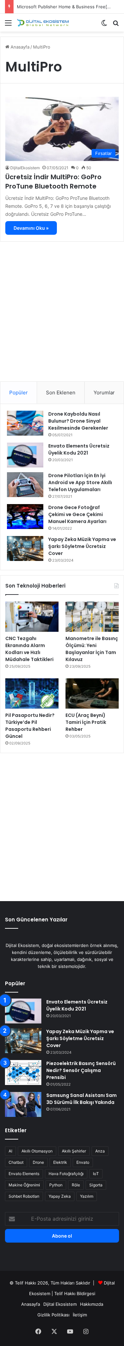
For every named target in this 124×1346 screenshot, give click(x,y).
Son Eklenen (60, 392)
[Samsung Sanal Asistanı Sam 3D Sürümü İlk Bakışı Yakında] (23, 1104)
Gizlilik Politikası (53, 1314)
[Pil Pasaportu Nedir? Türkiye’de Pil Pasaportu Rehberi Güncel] (32, 693)
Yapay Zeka (60, 1196)
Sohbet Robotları (24, 1196)
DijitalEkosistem (25, 167)
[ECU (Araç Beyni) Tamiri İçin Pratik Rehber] (92, 693)
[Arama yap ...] (115, 25)
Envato (82, 1162)
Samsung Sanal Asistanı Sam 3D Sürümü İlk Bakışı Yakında (81, 1099)
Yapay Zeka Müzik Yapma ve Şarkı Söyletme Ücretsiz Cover (82, 546)
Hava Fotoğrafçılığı (66, 1173)
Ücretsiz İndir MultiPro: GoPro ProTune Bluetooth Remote (53, 181)
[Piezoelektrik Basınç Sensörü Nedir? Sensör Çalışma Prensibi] (23, 1072)
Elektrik (60, 1162)
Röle (76, 1184)
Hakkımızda (91, 1304)
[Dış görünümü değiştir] (104, 25)
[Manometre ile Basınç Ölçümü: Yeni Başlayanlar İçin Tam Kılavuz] (92, 617)
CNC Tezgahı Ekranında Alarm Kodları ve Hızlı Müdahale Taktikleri (29, 649)
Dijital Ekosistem (60, 1304)
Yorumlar (104, 392)
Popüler (18, 392)
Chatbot (16, 1162)
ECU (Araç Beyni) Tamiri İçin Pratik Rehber (85, 722)
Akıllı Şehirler (74, 1150)
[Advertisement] (62, 309)
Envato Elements (24, 1173)
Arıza (100, 1150)
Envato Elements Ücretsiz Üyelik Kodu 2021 (78, 449)
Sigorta (96, 1184)
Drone (38, 1162)
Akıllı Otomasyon (37, 1150)
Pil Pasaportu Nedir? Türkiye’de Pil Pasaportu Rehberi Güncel (30, 726)
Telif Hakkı (64, 1293)
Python (55, 1184)
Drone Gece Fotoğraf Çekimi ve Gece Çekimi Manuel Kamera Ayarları (77, 514)
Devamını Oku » (31, 228)
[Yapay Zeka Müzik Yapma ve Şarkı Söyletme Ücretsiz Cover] (25, 548)
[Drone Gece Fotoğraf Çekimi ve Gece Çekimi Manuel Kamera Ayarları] (25, 516)
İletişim (80, 1314)
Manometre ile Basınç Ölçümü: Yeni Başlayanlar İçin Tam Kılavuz (91, 649)
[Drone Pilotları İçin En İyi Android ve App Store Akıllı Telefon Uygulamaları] (25, 484)
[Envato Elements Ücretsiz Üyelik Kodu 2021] (25, 455)
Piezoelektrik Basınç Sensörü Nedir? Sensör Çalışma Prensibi (81, 1070)
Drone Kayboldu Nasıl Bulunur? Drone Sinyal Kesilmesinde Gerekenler (78, 421)
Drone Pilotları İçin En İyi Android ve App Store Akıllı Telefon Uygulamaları (80, 482)
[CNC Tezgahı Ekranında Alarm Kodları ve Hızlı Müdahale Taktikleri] (32, 617)
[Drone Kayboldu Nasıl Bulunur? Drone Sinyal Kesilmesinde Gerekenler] (25, 423)
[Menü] (8, 25)
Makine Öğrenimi (24, 1184)
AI (10, 1150)
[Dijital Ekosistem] (43, 22)
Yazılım (86, 1196)
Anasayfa (19, 47)
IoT (96, 1173)
